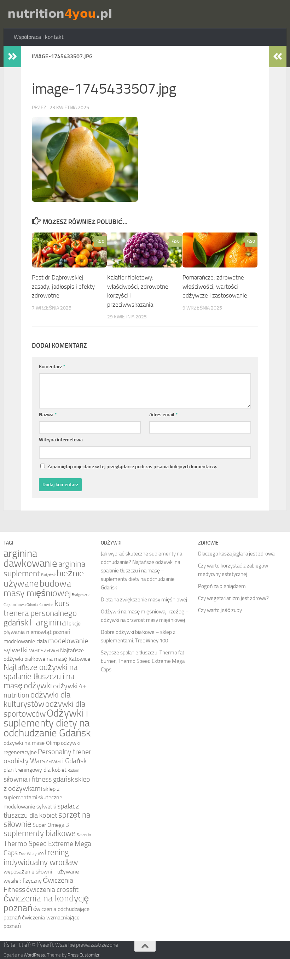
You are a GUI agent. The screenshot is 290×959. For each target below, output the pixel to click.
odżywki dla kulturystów (37, 699)
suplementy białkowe (40, 833)
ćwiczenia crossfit (52, 889)
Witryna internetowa (61, 440)
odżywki (38, 685)
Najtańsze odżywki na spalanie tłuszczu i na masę (40, 676)
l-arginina (47, 622)
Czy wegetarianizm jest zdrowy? (233, 598)
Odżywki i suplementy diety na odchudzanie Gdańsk (47, 723)
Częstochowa (14, 604)
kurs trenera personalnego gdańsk (40, 613)
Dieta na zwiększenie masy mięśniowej (144, 599)
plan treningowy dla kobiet (35, 769)
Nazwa (48, 415)
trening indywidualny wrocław (41, 857)
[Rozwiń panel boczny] (12, 56)
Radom (73, 770)
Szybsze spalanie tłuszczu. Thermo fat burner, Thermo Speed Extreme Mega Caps (143, 661)
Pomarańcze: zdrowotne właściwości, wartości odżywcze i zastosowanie (214, 286)
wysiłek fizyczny (23, 880)
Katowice (46, 604)
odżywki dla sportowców (44, 709)
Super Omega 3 (51, 825)
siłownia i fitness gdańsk (39, 779)
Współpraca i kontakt (39, 37)
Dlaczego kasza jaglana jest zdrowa (236, 554)
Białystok (48, 575)
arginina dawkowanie (30, 558)
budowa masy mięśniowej (37, 588)
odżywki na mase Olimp (32, 743)
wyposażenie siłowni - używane (41, 871)
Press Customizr (83, 955)
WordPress (34, 955)
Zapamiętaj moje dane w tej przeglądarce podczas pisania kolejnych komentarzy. (132, 467)
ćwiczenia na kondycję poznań (46, 903)
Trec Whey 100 (31, 854)
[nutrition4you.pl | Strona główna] (59, 14)
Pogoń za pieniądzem (222, 586)
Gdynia (32, 604)
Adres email (163, 415)
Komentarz (52, 367)
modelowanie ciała (25, 641)
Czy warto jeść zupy (220, 610)
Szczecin (84, 834)
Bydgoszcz (80, 595)
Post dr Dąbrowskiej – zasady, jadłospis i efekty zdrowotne (63, 286)
